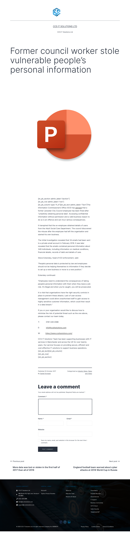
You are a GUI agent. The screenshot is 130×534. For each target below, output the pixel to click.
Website (41, 429)
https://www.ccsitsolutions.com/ (58, 333)
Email (69, 419)
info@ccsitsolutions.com (56, 328)
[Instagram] (65, 522)
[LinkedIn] (69, 522)
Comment (42, 396)
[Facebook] (61, 522)
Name (41, 419)
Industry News (82, 371)
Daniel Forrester (45, 373)
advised (78, 208)
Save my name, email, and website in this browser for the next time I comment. (64, 441)
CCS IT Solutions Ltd (65, 26)
